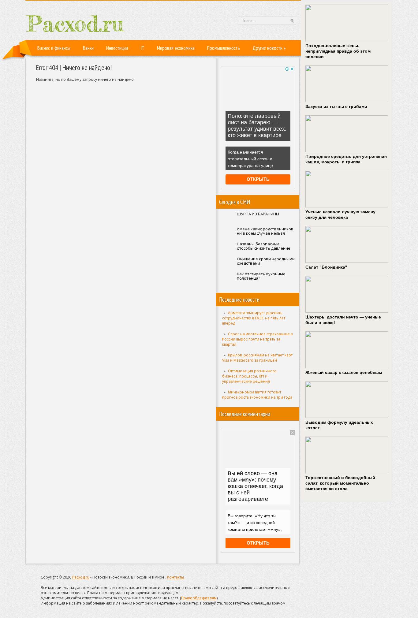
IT (142, 48)
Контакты (175, 577)
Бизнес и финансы (53, 48)
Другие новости (269, 48)
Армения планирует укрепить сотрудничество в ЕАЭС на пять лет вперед (253, 318)
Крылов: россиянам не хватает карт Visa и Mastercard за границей (257, 357)
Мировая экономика (176, 48)
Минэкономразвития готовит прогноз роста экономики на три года (257, 394)
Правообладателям (199, 598)
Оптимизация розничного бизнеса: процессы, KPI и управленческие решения (249, 376)
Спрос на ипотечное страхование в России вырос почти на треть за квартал (257, 339)
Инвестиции (117, 48)
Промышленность (223, 48)
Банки (88, 48)
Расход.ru (80, 577)
